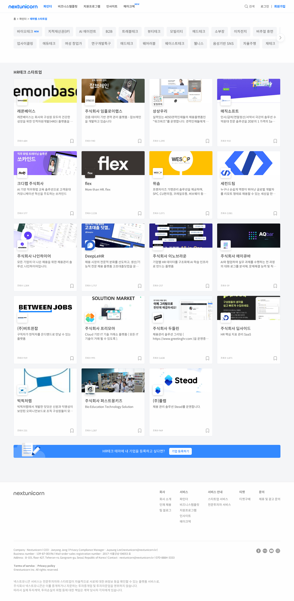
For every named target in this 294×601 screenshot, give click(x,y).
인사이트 (112, 6)
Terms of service (24, 565)
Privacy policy (46, 565)
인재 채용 (165, 505)
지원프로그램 (92, 6)
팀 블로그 (165, 510)
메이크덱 (129, 6)
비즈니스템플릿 (67, 6)
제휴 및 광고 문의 (269, 499)
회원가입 (279, 6)
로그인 (265, 6)
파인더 (47, 6)
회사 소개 (165, 499)
